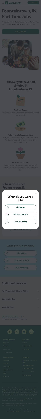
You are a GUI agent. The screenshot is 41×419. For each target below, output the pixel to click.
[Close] (35, 193)
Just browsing (20, 221)
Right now (20, 207)
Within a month (20, 214)
